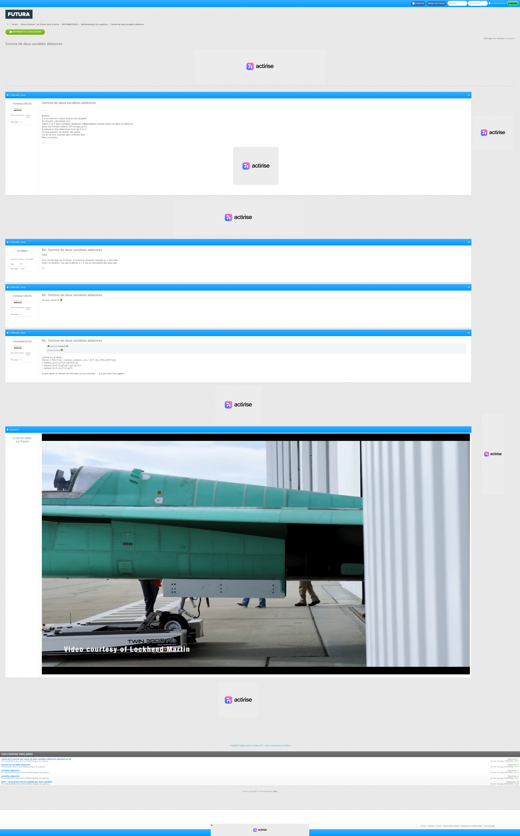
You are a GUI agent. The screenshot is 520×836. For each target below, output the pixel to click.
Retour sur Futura (436, 3)
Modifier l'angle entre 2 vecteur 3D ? (247, 745)
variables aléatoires (10, 770)
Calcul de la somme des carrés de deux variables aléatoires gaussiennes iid (36, 759)
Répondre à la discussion (25, 32)
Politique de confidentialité (471, 826)
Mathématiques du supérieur (94, 24)
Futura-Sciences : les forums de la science (40, 24)
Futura (423, 826)
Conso (438, 826)
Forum (15, 24)
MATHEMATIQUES (70, 24)
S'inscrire (418, 3)
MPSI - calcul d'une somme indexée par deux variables (26, 781)
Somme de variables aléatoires (15, 764)
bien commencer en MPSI (277, 745)
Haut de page (489, 826)
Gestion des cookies (451, 826)
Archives (431, 826)
